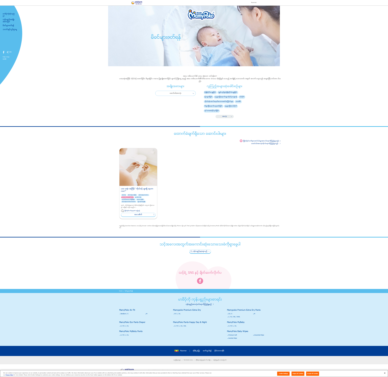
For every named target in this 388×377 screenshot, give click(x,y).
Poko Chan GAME (6, 58)
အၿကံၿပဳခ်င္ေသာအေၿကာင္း (220, 360)
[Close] (385, 373)
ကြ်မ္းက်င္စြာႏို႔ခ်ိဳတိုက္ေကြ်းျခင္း (227, 92)
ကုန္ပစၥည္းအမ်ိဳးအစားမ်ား (8, 21)
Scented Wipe (232, 338)
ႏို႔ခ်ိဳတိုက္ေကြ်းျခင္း (210, 92)
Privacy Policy (9, 375)
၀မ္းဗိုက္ (241, 97)
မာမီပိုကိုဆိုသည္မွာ (9, 15)
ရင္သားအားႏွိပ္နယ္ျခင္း (212, 111)
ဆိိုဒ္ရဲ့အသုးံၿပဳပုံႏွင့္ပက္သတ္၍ (203, 360)
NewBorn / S (124, 314)
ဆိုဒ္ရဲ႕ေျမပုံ (196, 351)
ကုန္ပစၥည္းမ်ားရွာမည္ (200, 251)
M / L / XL (177, 314)
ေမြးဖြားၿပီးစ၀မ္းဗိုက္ (231, 106)
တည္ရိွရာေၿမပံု (177, 360)
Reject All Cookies (298, 374)
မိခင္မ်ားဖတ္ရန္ (8, 26)
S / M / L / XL (125, 326)
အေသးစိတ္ (138, 214)
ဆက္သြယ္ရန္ (207, 351)
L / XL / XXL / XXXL (234, 317)
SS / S (230, 314)
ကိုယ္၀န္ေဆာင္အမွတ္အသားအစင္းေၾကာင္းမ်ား (219, 101)
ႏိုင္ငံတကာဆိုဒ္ (219, 351)
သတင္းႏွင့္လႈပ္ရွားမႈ (10, 29)
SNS (10, 52)
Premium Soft (232, 335)
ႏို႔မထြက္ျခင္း (208, 97)
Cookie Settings (283, 374)
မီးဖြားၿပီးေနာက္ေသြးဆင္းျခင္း (213, 106)
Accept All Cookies (312, 374)
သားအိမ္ (238, 101)
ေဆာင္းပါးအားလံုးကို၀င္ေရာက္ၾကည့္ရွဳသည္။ (264, 144)
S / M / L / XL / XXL (180, 326)
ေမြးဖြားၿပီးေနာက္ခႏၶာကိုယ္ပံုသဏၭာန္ (226, 97)
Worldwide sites (188, 360)
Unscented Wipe (259, 335)
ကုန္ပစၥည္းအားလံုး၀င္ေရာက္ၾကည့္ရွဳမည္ (199, 304)
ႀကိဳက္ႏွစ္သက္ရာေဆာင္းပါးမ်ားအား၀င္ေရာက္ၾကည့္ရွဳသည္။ (261, 141)
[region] (194, 373)
